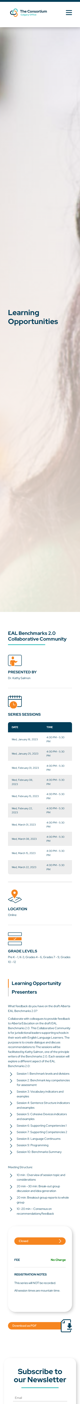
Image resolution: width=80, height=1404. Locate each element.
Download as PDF (24, 1326)
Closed (23, 1241)
